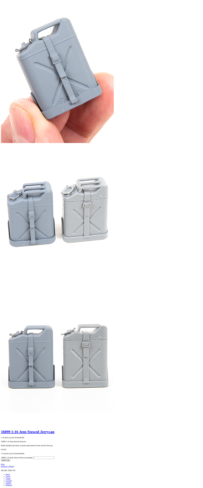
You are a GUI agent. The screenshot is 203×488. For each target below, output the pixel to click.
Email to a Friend (7, 466)
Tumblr (8, 483)
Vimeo (8, 479)
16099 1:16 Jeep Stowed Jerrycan (27, 432)
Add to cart (5, 460)
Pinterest (9, 485)
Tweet (8, 477)
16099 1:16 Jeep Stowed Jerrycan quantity (16, 458)
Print (2, 464)
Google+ (9, 481)
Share (8, 474)
